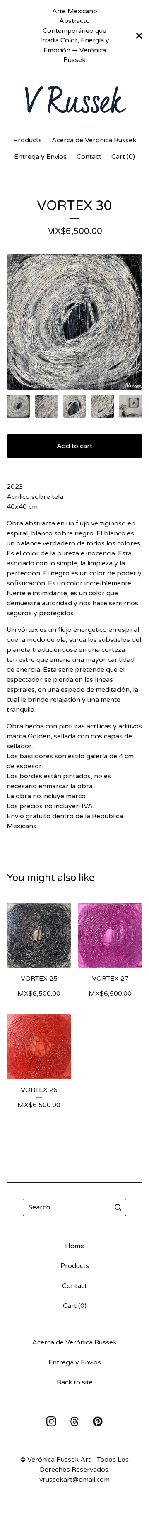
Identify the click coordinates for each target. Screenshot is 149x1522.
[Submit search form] (118, 1207)
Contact (89, 157)
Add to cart (74, 446)
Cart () (123, 157)
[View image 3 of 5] (74, 406)
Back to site (75, 1382)
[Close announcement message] (139, 35)
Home (74, 1246)
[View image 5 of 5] (130, 406)
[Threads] (74, 1421)
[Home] (74, 100)
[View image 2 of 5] (46, 406)
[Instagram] (51, 1421)
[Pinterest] (97, 1421)
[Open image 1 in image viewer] (74, 322)
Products (27, 140)
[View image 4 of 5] (102, 406)
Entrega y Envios (40, 157)
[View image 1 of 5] (18, 406)
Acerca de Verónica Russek (94, 140)
